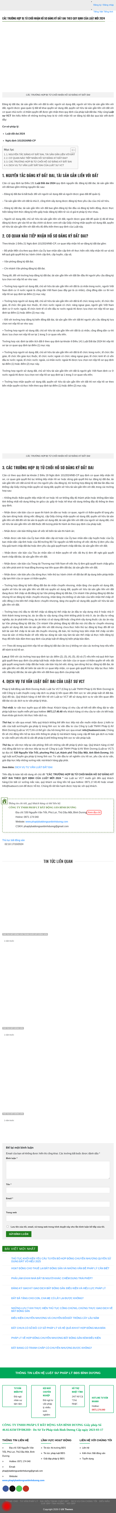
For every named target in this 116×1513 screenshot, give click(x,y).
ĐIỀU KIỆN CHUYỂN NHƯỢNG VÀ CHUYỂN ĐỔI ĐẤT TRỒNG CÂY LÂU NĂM (55, 1318)
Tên (8, 1184)
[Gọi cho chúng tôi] (19, 1489)
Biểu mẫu (104, 1501)
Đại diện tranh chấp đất (54, 1501)
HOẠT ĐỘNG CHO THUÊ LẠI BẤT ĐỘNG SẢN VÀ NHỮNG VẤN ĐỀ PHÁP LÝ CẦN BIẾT (60, 1268)
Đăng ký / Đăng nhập (103, 5)
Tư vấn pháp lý (29, 1501)
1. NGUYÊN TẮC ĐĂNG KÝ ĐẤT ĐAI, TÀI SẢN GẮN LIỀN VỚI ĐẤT (40, 154)
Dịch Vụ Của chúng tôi (84, 1501)
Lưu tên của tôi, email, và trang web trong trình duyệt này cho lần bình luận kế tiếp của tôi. (58, 1227)
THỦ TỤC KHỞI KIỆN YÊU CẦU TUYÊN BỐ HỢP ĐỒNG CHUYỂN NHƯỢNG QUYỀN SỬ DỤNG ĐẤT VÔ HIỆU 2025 (61, 1260)
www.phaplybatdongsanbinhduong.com (47, 821)
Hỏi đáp (71, 1503)
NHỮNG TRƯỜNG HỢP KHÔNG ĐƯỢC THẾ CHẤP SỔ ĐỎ (38, 1039)
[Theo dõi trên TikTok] (12, 1489)
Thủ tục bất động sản (13, 840)
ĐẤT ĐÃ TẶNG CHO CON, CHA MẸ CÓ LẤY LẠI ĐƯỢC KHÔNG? (47, 1298)
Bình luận (11, 1158)
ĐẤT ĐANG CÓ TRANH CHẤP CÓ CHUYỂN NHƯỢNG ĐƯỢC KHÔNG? (51, 1348)
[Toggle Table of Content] (71, 150)
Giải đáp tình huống (52, 1503)
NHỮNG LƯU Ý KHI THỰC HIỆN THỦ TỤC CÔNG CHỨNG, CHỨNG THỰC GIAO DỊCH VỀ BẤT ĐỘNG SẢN (62, 1309)
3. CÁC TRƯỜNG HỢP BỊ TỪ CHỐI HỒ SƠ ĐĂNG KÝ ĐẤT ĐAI (39, 161)
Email (9, 1198)
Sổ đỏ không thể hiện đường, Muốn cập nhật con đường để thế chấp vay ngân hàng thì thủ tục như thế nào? (58, 1126)
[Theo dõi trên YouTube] (26, 1489)
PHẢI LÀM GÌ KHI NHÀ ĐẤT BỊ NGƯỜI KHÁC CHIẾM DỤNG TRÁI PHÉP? (52, 1278)
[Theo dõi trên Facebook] (6, 1489)
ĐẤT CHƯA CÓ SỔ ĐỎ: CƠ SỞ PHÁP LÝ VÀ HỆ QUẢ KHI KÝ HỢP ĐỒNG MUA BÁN (58, 1328)
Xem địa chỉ (94, 812)
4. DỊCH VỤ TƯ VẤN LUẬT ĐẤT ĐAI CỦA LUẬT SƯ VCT (35, 165)
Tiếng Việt (98, 12)
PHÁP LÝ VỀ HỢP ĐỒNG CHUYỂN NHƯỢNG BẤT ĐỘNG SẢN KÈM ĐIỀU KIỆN (56, 1338)
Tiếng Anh (108, 12)
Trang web (11, 1212)
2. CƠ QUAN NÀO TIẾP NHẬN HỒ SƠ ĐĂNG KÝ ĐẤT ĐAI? (37, 158)
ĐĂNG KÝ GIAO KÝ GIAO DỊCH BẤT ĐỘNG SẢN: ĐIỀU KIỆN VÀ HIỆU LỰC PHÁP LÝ (58, 1288)
